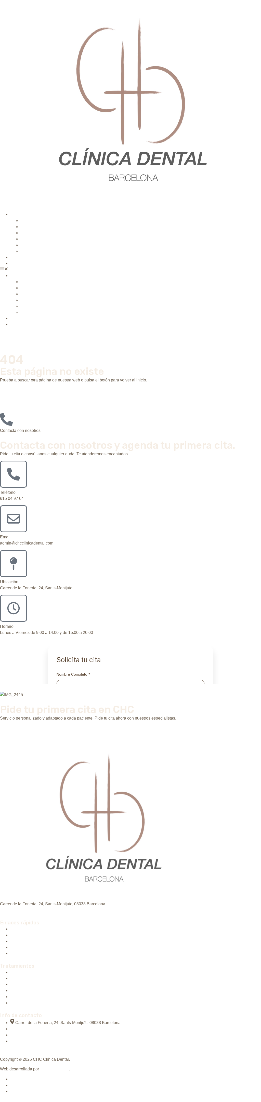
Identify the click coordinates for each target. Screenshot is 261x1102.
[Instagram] (12, 909)
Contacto (18, 263)
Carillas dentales (35, 245)
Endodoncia (31, 251)
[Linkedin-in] (7, 909)
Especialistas (22, 257)
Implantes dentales (37, 220)
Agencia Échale (54, 1069)
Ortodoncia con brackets (42, 233)
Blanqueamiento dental (41, 239)
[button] (130, 270)
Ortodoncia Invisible (38, 226)
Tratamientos (22, 214)
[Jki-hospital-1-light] (2, 909)
